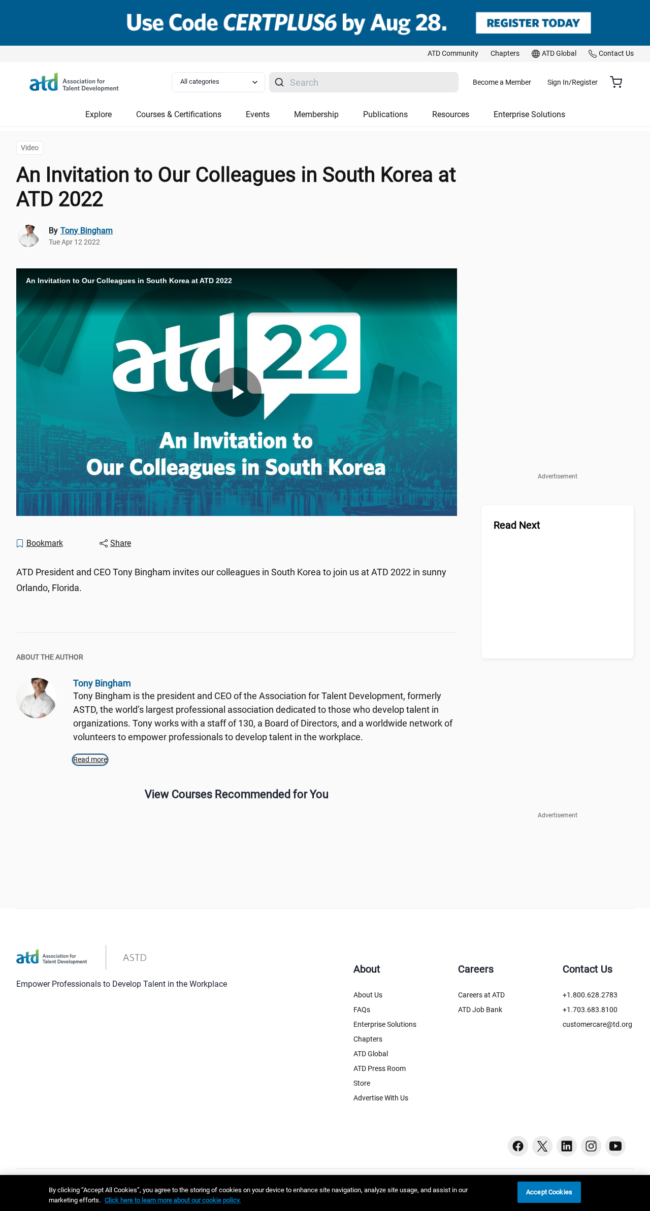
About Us (367, 995)
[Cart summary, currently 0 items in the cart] (620, 82)
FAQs (361, 1010)
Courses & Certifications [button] (178, 114)
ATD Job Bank (480, 1010)
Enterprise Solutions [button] (529, 114)
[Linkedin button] (567, 1146)
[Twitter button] (542, 1146)
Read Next (517, 525)
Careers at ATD (481, 995)
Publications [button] (385, 114)
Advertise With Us (380, 1098)
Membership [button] (316, 114)
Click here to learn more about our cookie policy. (173, 1200)
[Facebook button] (518, 1146)
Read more (90, 759)
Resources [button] (450, 114)
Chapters (367, 1039)
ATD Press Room (379, 1068)
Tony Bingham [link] (86, 230)
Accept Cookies (549, 1192)
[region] (325, 1193)
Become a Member (502, 82)
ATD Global (370, 1054)
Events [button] (258, 114)
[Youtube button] (615, 1146)
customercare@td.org (597, 1024)
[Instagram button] (591, 1146)
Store (361, 1083)
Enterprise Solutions (384, 1024)
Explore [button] (98, 114)
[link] (453, 54)
